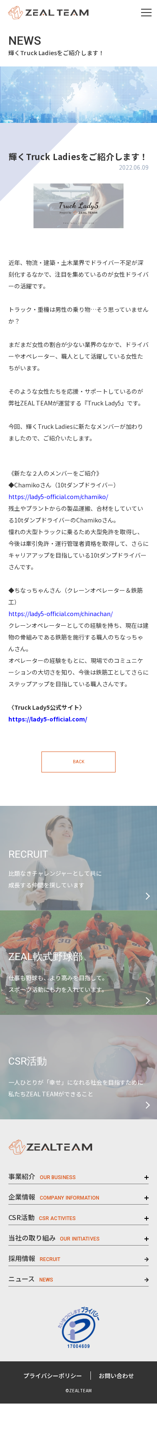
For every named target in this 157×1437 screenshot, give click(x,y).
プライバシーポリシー (52, 1375)
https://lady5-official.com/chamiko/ (58, 496)
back (78, 761)
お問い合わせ (116, 1375)
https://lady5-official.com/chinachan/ (60, 613)
